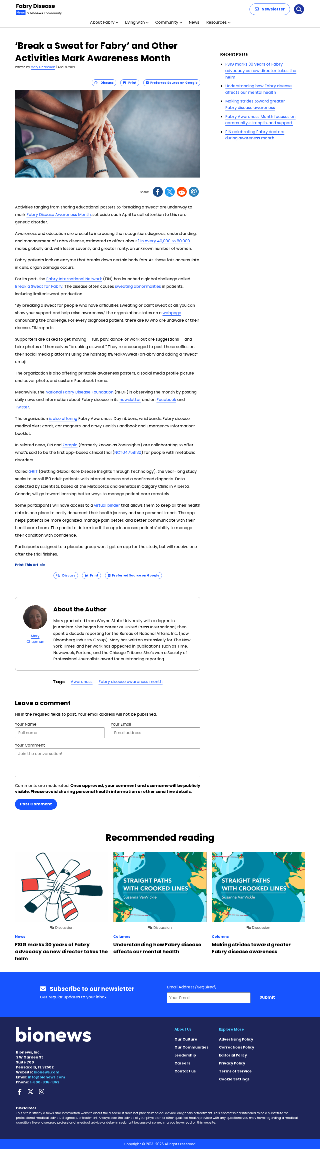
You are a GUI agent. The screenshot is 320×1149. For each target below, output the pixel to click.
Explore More (231, 1029)
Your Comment (30, 745)
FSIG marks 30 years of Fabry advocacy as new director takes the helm (260, 70)
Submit (267, 997)
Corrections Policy (236, 1047)
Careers (182, 1063)
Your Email (121, 724)
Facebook (166, 399)
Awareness (81, 681)
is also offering (63, 418)
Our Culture (185, 1039)
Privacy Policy (232, 1063)
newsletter (130, 399)
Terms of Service (235, 1071)
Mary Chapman (43, 67)
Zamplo (70, 445)
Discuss (106, 83)
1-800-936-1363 (44, 1082)
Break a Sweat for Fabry (38, 286)
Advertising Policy (236, 1039)
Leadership (185, 1055)
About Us (183, 1029)
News (194, 22)
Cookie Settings (234, 1079)
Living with (135, 22)
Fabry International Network (74, 279)
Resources (216, 22)
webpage (171, 313)
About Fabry (102, 22)
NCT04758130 (127, 452)
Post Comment (36, 804)
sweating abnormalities (138, 286)
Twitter (22, 407)
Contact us (185, 1071)
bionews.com (46, 1072)
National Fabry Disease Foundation (80, 392)
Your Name (25, 724)
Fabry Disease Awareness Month (58, 214)
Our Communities (191, 1047)
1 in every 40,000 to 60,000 (164, 241)
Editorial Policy (233, 1055)
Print (131, 83)
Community (166, 22)
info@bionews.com (46, 1077)
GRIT (33, 471)
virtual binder (107, 505)
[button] (270, 9)
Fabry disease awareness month (130, 681)
